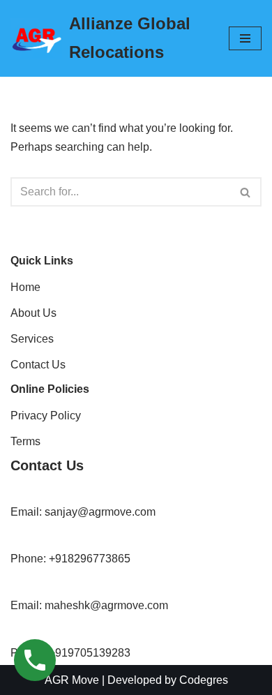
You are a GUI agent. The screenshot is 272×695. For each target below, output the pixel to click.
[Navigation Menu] (245, 38)
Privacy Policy (45, 415)
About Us (33, 313)
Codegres (203, 680)
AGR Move (72, 680)
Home (25, 287)
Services (32, 339)
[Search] (246, 192)
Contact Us (38, 365)
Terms (25, 441)
